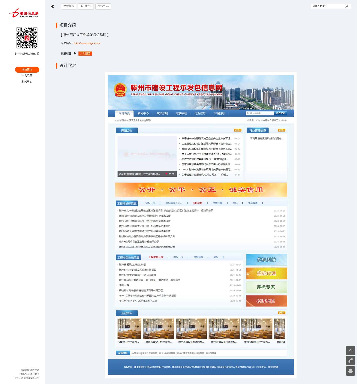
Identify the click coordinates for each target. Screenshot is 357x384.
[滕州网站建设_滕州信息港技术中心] (24, 12)
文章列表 (69, 6)
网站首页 (27, 69)
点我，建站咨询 (343, 370)
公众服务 (85, 53)
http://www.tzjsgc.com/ (87, 43)
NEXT (101, 6)
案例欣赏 (27, 75)
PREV (88, 6)
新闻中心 (27, 81)
